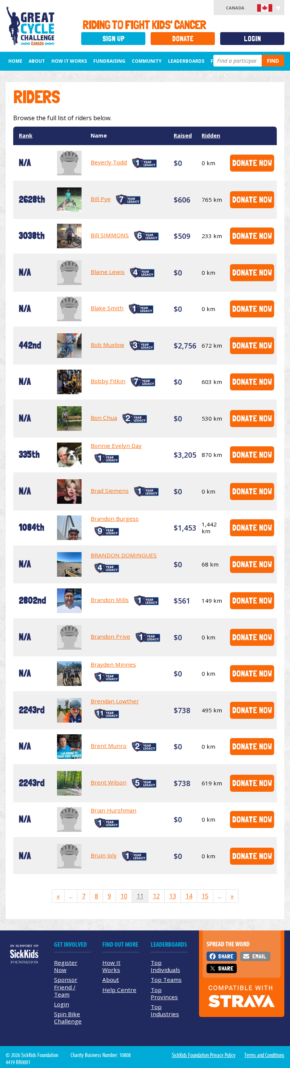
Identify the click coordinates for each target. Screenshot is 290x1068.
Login (252, 38)
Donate (183, 38)
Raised (183, 135)
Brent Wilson (108, 782)
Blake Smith (107, 308)
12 (156, 896)
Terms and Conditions (264, 1055)
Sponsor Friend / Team (65, 987)
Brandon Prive (110, 636)
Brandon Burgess (115, 518)
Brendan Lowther (115, 701)
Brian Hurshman (113, 810)
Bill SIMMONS (110, 235)
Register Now (65, 966)
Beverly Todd (109, 162)
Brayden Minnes (113, 664)
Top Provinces (164, 993)
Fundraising (109, 61)
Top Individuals (165, 966)
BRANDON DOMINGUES (124, 555)
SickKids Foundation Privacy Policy (204, 1055)
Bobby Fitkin (108, 381)
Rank (25, 135)
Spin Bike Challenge (68, 1017)
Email (259, 956)
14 (188, 896)
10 (123, 896)
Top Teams (166, 979)
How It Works (69, 61)
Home (15, 61)
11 (140, 896)
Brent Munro (108, 745)
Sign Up (113, 38)
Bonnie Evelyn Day (116, 445)
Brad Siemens (110, 490)
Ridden (211, 135)
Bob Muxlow (107, 344)
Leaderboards (186, 61)
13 (172, 896)
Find (273, 60)
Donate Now (252, 163)
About (37, 61)
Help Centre (119, 990)
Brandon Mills (110, 600)
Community (147, 61)
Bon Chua (104, 417)
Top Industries (165, 1010)
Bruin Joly (104, 855)
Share (225, 956)
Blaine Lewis (108, 272)
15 (205, 896)
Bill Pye (101, 199)
